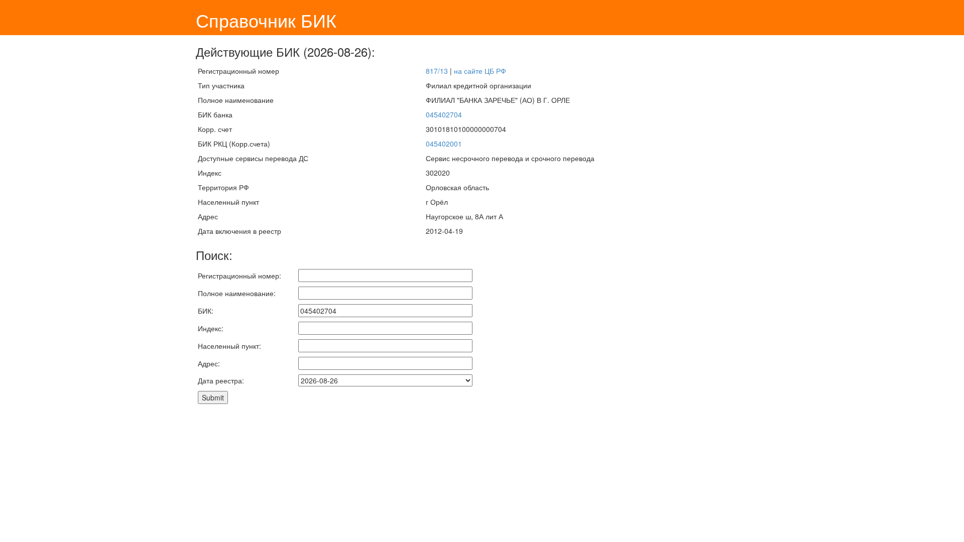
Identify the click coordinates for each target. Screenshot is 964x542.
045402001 (444, 144)
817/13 (437, 71)
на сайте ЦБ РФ (480, 71)
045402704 (444, 114)
